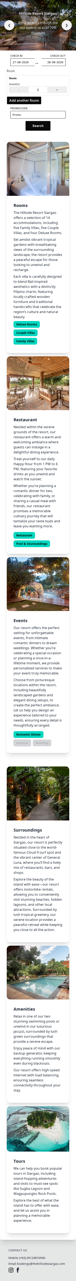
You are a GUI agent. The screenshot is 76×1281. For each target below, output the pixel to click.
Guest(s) (14, 84)
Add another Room (24, 100)
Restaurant (24, 535)
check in (16, 55)
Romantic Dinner (28, 734)
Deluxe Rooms (26, 324)
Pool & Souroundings (31, 543)
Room (11, 71)
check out (58, 55)
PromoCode (19, 108)
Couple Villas (25, 332)
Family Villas (25, 341)
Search (38, 126)
